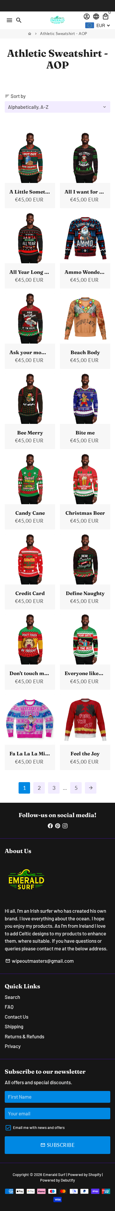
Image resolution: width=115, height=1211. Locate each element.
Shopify (94, 1174)
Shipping (14, 1026)
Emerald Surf (54, 1174)
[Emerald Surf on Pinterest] (57, 826)
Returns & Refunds (24, 1036)
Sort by (15, 96)
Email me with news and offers (39, 1127)
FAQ (9, 1007)
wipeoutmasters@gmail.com (39, 961)
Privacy (13, 1046)
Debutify (68, 1180)
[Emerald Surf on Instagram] (65, 826)
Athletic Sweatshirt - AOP (63, 33)
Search (12, 997)
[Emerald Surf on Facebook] (50, 826)
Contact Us (16, 1017)
